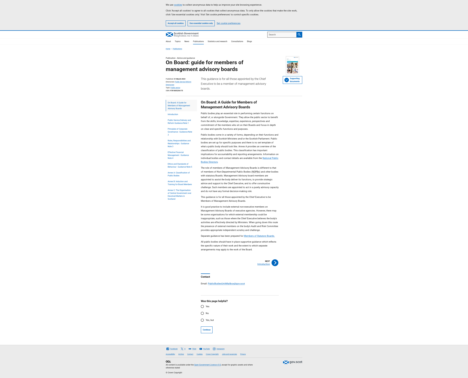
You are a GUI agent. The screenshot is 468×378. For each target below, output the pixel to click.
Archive (181, 354)
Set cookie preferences (228, 23)
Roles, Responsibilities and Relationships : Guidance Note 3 (179, 143)
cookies (178, 4)
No (207, 313)
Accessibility (170, 354)
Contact (190, 354)
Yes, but (210, 320)
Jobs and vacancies (229, 354)
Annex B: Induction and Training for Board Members (180, 183)
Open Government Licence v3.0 (207, 365)
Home (168, 49)
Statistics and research (217, 41)
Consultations (237, 41)
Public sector (175, 88)
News (186, 41)
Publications (198, 41)
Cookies (200, 354)
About (168, 41)
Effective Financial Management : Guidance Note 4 (178, 155)
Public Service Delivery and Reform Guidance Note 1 (179, 121)
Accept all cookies (176, 23)
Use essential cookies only (201, 23)
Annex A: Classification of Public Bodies (179, 174)
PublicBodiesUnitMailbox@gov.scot (226, 283)
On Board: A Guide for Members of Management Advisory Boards (179, 106)
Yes (207, 306)
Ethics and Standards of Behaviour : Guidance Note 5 (180, 165)
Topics (177, 41)
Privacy (243, 354)
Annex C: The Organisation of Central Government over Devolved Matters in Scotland (179, 194)
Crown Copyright (212, 354)
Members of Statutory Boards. (259, 236)
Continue (207, 330)
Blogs (249, 41)
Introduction (173, 114)
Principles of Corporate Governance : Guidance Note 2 (180, 132)
